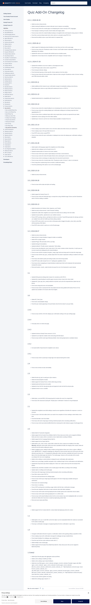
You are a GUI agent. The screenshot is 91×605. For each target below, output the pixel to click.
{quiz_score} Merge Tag (11, 112)
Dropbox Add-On (8, 65)
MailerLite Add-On (8, 90)
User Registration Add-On (10, 148)
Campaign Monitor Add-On (10, 50)
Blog (40, 3)
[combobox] (69, 3)
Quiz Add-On (8, 108)
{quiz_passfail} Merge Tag (11, 110)
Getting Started (7, 13)
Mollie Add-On (8, 96)
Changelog (46, 3)
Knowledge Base (7, 162)
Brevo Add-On (8, 48)
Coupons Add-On (8, 63)
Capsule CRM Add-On (9, 51)
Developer (35, 3)
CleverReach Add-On (9, 55)
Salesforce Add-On (9, 131)
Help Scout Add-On (9, 77)
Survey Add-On (8, 142)
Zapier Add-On (8, 154)
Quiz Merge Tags (9, 125)
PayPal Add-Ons (8, 100)
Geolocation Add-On (9, 71)
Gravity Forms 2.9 (7, 25)
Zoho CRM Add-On (9, 156)
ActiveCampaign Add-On (10, 34)
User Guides (28, 3)
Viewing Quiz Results (10, 121)
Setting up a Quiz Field (10, 115)
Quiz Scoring (8, 123)
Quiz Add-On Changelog (11, 127)
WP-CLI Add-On (8, 152)
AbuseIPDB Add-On (9, 32)
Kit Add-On (7, 84)
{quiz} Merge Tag (9, 113)
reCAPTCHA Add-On (9, 129)
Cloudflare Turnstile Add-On (10, 57)
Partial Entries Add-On (9, 98)
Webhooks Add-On (9, 150)
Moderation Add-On (9, 94)
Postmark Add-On (8, 106)
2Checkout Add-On (9, 30)
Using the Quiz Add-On (10, 119)
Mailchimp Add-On (9, 88)
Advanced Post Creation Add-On (11, 36)
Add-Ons (5, 28)
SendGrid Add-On (8, 133)
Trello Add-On (8, 144)
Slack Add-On (8, 137)
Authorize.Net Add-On (9, 42)
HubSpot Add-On (8, 81)
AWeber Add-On (8, 44)
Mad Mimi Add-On (8, 86)
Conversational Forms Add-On (11, 61)
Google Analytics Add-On (10, 75)
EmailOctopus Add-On (9, 67)
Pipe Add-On (7, 102)
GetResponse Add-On (9, 73)
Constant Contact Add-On (10, 59)
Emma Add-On (8, 69)
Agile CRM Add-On (9, 38)
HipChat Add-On (8, 79)
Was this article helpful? (33, 588)
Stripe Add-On (8, 141)
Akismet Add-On (8, 40)
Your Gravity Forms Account (10, 16)
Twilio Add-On (8, 146)
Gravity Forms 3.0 (7, 22)
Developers (6, 159)
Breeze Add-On (8, 46)
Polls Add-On (7, 104)
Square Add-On (8, 139)
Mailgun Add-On (8, 92)
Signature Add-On (8, 135)
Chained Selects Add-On (10, 53)
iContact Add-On (8, 82)
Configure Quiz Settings (11, 117)
